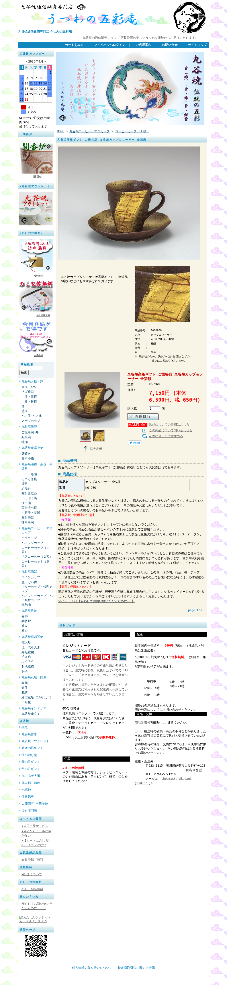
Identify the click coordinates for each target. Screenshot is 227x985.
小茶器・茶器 (31, 512)
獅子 (25, 671)
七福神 (26, 790)
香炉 (25, 616)
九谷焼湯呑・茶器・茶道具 (37, 466)
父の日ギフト (31, 769)
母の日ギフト (31, 762)
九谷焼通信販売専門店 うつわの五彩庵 (45, 31)
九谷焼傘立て (31, 713)
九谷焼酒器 (29, 571)
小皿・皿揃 (29, 396)
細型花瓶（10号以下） (37, 697)
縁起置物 (28, 652)
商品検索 (27, 364)
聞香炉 (37, 176)
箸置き (26, 453)
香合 (25, 631)
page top (195, 610)
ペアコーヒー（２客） (37, 556)
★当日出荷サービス (35, 826)
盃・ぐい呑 (29, 582)
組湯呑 (26, 488)
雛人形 (26, 642)
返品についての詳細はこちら (169, 424)
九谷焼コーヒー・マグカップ (37, 530)
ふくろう (28, 661)
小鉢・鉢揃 (29, 401)
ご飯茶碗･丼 (30, 432)
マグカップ (29, 538)
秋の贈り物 (29, 755)
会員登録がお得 (31, 852)
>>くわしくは (96, 601)
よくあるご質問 (31, 818)
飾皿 (25, 688)
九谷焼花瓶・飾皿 (34, 677)
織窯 (25, 727)
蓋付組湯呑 (29, 493)
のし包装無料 (43, 315)
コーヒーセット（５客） (35, 563)
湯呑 (25, 483)
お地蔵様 (28, 666)
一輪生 (26, 702)
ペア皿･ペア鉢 (32, 416)
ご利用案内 (143, 45)
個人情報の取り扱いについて (92, 967)
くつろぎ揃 (29, 479)
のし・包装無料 (31, 881)
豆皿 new (29, 387)
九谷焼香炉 (29, 610)
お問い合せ (170, 45)
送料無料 (38, 275)
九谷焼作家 (29, 734)
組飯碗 (26, 437)
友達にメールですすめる (166, 436)
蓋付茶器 (28, 517)
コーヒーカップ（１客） (35, 550)
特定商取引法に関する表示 (136, 967)
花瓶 (25, 692)
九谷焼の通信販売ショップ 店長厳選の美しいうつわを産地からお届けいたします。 (140, 37)
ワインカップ (31, 577)
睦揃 (25, 442)
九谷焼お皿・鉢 (32, 381)
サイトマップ (197, 45)
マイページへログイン (109, 45)
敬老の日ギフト (32, 748)
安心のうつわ (29, 896)
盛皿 (25, 411)
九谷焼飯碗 (29, 426)
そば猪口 (29, 391)
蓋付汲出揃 (29, 508)
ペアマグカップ (32, 543)
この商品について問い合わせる (170, 430)
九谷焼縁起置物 (32, 637)
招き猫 (26, 657)
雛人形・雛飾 (31, 783)
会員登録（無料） (34, 859)
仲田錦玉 (28, 796)
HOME (60, 131)
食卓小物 (28, 458)
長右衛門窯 (29, 810)
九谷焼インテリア (34, 708)
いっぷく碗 (29, 498)
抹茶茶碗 (28, 522)
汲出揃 (26, 503)
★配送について (32, 874)
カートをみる (74, 45)
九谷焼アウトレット (35, 741)
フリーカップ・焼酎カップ (37, 589)
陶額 (25, 683)
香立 (25, 626)
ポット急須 (29, 474)
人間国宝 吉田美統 (35, 803)
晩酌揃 (26, 604)
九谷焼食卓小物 (32, 448)
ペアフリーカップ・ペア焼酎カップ (37, 598)
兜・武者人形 (31, 647)
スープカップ (31, 420)
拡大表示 (96, 449)
